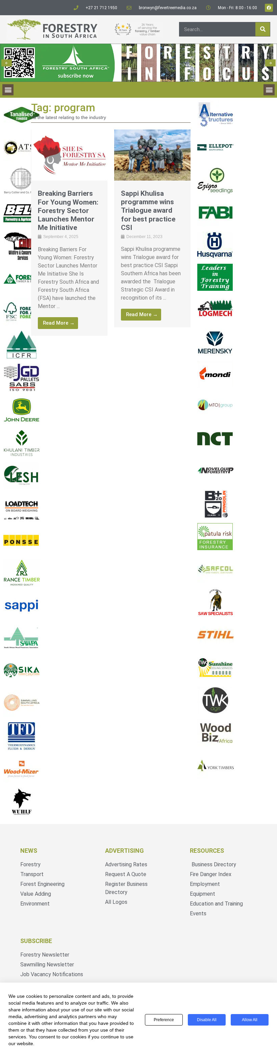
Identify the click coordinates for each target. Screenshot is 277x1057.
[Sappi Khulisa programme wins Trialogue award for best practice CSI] (152, 178)
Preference (164, 1019)
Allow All (249, 1019)
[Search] (262, 29)
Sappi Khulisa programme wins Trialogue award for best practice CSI (148, 210)
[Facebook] (269, 8)
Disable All (207, 1019)
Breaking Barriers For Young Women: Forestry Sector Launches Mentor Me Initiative (68, 210)
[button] (6, 62)
